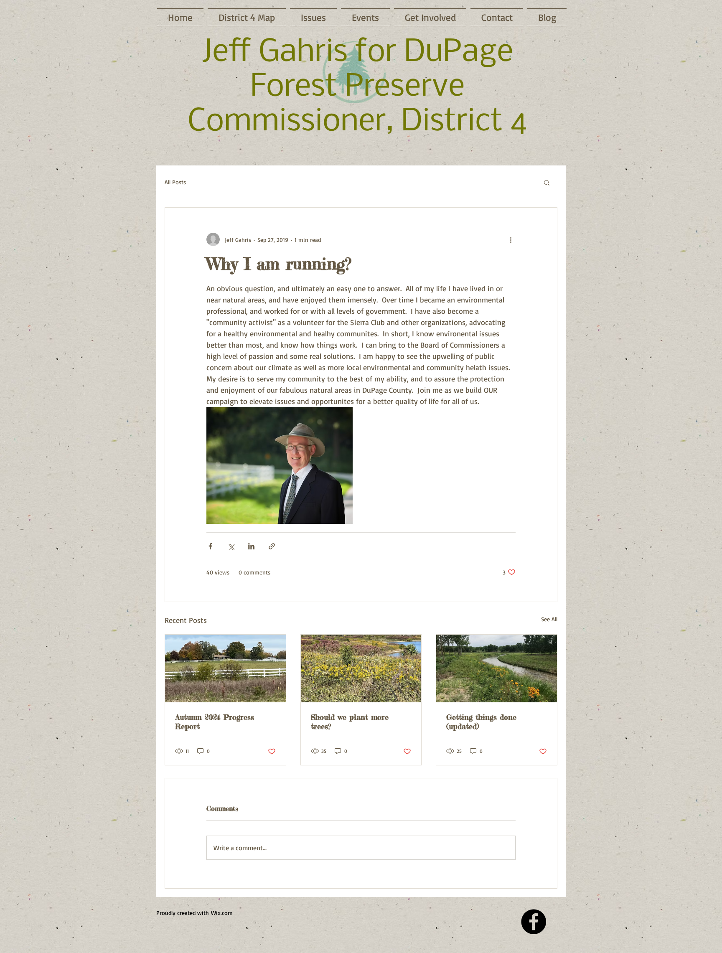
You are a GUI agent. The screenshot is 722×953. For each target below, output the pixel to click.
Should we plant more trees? (350, 721)
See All (549, 619)
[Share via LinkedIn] (251, 546)
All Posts (175, 182)
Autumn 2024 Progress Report (214, 721)
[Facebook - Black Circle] (533, 921)
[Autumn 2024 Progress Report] (225, 668)
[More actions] (511, 239)
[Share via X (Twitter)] (231, 546)
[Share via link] (272, 546)
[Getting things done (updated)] (496, 668)
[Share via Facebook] (210, 546)
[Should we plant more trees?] (361, 668)
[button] (547, 182)
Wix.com (222, 912)
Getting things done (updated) (481, 721)
